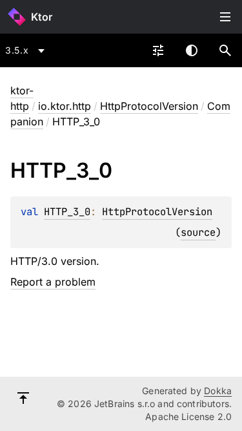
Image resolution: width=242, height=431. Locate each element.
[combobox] (27, 50)
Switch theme (191, 50)
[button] (225, 50)
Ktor (41, 16)
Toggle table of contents (225, 17)
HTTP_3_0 (67, 211)
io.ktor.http (64, 106)
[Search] (225, 50)
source (198, 232)
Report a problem (53, 281)
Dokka (218, 390)
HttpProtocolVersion (149, 106)
